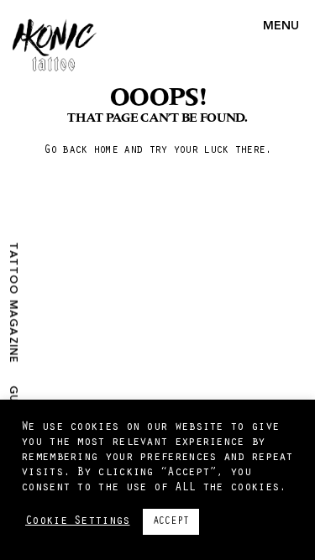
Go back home (81, 151)
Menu (281, 26)
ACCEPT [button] (171, 521)
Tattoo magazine (13, 303)
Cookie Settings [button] (77, 522)
